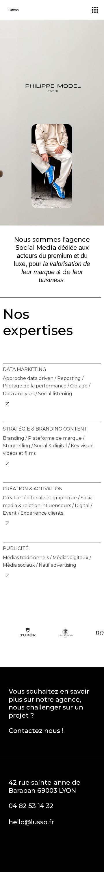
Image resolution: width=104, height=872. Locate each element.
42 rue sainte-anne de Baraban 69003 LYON (44, 787)
